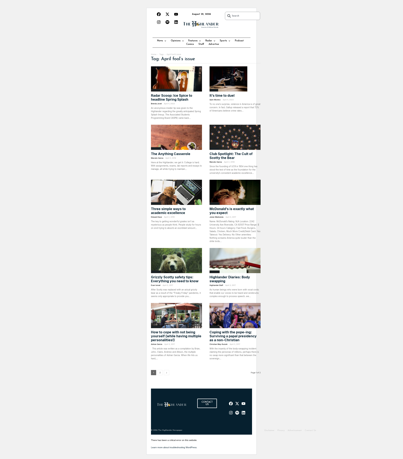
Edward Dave (156, 217)
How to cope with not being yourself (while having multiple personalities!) (176, 336)
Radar (208, 41)
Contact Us (310, 430)
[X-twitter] (167, 14)
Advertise (214, 44)
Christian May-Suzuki (218, 344)
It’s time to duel (222, 95)
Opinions (176, 41)
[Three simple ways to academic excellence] (176, 192)
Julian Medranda (216, 217)
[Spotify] (167, 22)
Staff (201, 44)
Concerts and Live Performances (164, 90)
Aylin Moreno (215, 100)
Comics (190, 44)
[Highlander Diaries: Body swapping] (235, 260)
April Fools (156, 148)
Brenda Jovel (156, 104)
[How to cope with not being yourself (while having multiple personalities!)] (176, 315)
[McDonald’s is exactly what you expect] (235, 192)
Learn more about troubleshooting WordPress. (174, 447)
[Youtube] (176, 14)
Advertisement (295, 430)
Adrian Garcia (156, 344)
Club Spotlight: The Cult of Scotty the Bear (231, 156)
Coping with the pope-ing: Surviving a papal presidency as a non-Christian (233, 336)
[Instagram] (159, 22)
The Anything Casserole (170, 154)
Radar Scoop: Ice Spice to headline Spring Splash (171, 97)
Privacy (281, 430)
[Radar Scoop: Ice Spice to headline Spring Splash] (176, 79)
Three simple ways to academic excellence (168, 211)
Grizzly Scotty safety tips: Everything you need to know (175, 279)
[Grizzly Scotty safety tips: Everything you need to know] (176, 260)
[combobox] (242, 16)
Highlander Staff (216, 285)
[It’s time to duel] (235, 79)
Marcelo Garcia (157, 158)
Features (193, 41)
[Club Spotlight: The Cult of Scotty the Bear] (235, 137)
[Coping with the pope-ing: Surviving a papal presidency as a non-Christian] (235, 315)
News (160, 41)
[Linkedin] (176, 22)
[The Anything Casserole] (176, 137)
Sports (223, 41)
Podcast (239, 41)
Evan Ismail (155, 285)
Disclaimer (269, 430)
